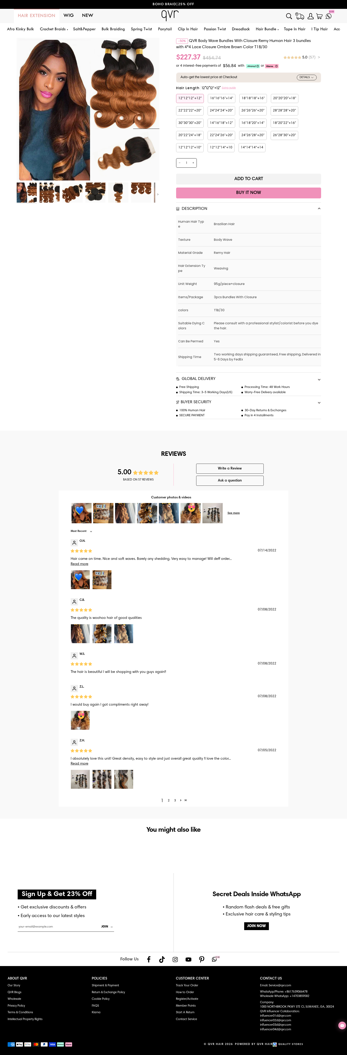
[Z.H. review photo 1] (80, 779)
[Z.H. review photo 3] (123, 779)
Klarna (96, 1012)
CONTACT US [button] (271, 979)
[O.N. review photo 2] (102, 579)
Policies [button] (99, 979)
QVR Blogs (14, 992)
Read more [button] (79, 564)
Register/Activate (187, 999)
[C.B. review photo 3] (123, 633)
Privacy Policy (16, 1005)
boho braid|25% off (173, 4)
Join (107, 926)
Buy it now (248, 193)
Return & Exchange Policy (108, 992)
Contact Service (186, 1019)
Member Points (186, 1005)
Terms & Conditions (20, 1012)
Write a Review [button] (230, 468)
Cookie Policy (100, 999)
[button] (53, 29)
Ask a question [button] (230, 481)
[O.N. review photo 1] (80, 579)
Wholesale (14, 999)
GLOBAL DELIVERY (198, 379)
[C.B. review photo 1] (80, 633)
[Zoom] (24, 173)
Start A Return (185, 1012)
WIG (68, 16)
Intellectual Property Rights (25, 1019)
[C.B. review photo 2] (102, 633)
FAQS (95, 1005)
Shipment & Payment (105, 985)
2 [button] (168, 800)
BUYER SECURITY (196, 402)
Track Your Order (187, 985)
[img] (301, 57)
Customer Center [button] (192, 979)
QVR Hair (216, 1044)
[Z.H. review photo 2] (102, 779)
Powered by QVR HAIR (254, 1044)
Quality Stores (290, 1044)
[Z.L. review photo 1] (80, 720)
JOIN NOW (256, 926)
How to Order (185, 992)
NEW (87, 16)
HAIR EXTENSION (36, 16)
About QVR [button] (17, 979)
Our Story (14, 985)
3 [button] (175, 800)
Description (194, 209)
